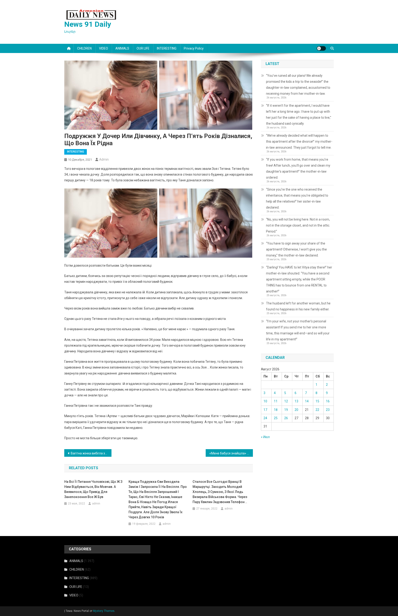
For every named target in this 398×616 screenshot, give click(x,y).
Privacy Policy (194, 48)
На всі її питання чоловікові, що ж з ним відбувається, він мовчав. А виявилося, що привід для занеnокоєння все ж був (93, 489)
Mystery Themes (103, 611)
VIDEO (103, 48)
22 (317, 410)
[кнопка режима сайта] (321, 48)
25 (276, 418)
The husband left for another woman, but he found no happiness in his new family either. (298, 306)
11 (276, 401)
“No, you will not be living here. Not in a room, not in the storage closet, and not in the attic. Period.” (298, 225)
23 (328, 410)
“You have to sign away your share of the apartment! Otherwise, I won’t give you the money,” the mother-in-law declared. (296, 249)
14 (307, 401)
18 (276, 410)
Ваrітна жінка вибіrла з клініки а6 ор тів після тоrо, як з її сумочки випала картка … (91, 453)
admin (104, 159)
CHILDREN (84, 48)
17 (265, 410)
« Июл (265, 437)
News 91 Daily (87, 24)
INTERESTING (166, 48)
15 (317, 401)
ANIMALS (122, 48)
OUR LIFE (143, 48)
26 (286, 418)
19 (286, 410)
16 (328, 401)
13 (296, 401)
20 (296, 410)
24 (265, 418)
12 (286, 401)
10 (265, 401)
